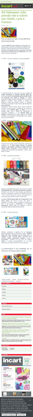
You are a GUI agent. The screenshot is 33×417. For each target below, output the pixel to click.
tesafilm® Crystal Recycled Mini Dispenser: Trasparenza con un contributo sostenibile (16, 317)
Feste (3, 295)
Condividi (18, 281)
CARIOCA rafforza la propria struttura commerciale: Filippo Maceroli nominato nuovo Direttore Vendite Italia (16, 324)
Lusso (4, 298)
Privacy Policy (21, 414)
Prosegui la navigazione (8, 414)
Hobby (4, 292)
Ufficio (4, 289)
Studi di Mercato (7, 306)
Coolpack (4, 338)
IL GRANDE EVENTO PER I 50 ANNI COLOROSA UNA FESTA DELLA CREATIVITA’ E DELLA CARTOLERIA (15, 331)
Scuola (4, 286)
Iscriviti (12, 349)
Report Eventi (6, 309)
